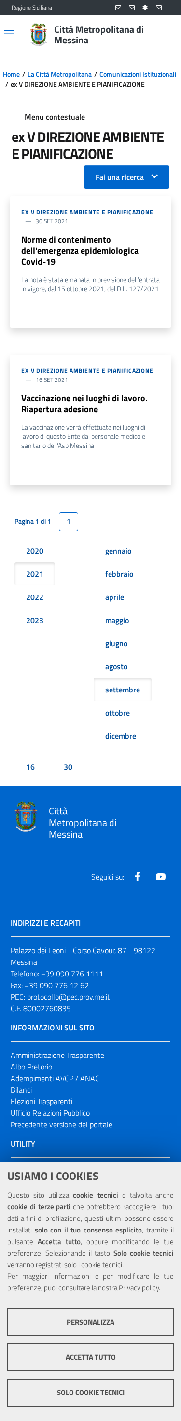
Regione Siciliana (32, 7)
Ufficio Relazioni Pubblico (50, 1113)
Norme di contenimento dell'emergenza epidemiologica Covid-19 (80, 250)
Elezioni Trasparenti (41, 1101)
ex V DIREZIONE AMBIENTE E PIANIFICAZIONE (87, 212)
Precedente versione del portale (61, 1124)
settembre (122, 689)
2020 (34, 550)
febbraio (119, 574)
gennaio (118, 550)
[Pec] (159, 8)
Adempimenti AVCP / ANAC (55, 1078)
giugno (116, 643)
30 (68, 766)
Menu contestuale (55, 116)
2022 (34, 597)
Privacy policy (139, 1287)
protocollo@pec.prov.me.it (68, 996)
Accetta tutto (91, 1357)
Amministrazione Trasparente (57, 1055)
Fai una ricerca (120, 177)
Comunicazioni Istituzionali (137, 74)
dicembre (120, 736)
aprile (114, 597)
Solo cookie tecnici (91, 1392)
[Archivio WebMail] (132, 8)
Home (11, 74)
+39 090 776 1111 (72, 973)
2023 (34, 620)
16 (30, 766)
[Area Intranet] (145, 8)
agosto (116, 666)
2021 (34, 574)
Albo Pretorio (31, 1066)
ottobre (117, 712)
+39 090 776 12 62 (57, 985)
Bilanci (21, 1090)
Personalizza (90, 1321)
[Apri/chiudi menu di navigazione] (8, 34)
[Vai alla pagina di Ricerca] (163, 35)
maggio (117, 620)
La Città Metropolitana (60, 74)
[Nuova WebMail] (118, 8)
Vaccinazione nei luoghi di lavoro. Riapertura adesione (84, 404)
